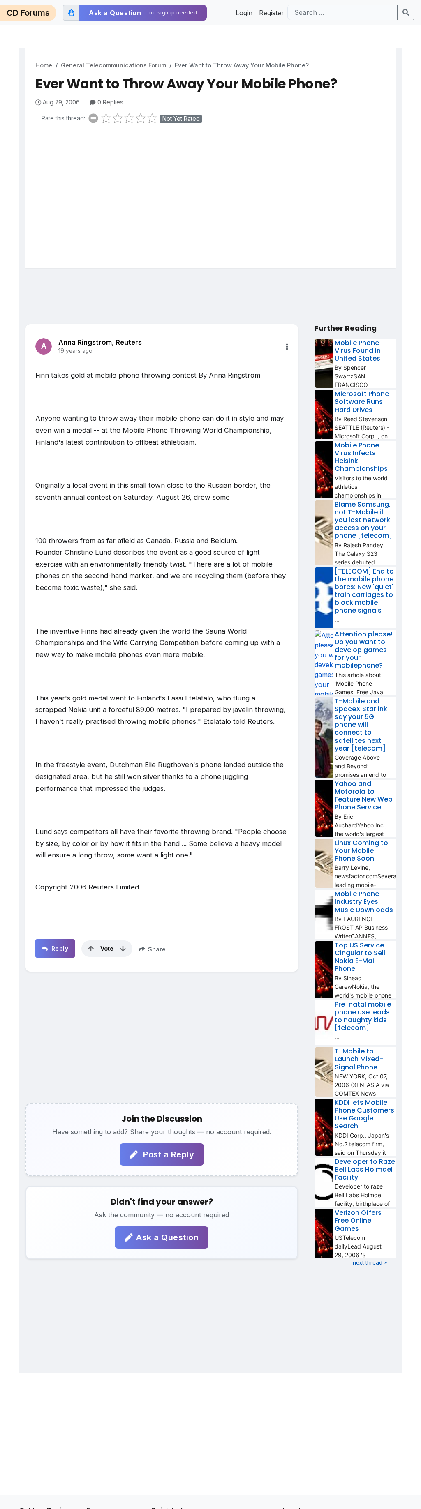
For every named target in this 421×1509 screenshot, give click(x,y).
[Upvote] (91, 948)
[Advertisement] (215, 193)
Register (271, 13)
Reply (58, 948)
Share (156, 949)
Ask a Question (167, 1237)
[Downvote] (123, 948)
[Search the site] (405, 12)
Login (244, 13)
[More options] (287, 347)
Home (43, 65)
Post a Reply (167, 1154)
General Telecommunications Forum (113, 65)
